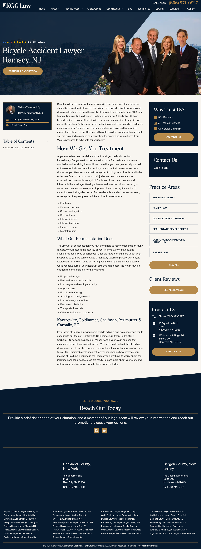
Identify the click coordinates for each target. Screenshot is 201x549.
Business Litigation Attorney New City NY (72, 511)
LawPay (160, 8)
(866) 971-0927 (183, 3)
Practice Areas (72, 8)
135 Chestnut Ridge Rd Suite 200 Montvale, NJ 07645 (171, 338)
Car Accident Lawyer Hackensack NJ (167, 511)
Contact (191, 8)
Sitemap (132, 545)
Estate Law (160, 252)
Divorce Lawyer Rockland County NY (118, 519)
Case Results (113, 8)
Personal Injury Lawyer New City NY (69, 526)
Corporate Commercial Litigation (169, 240)
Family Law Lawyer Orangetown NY (20, 537)
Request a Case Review (23, 71)
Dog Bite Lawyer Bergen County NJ (166, 519)
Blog (130, 8)
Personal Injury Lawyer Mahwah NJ (20, 526)
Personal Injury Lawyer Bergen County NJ (120, 522)
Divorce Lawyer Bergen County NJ (20, 519)
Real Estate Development (170, 229)
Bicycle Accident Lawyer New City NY (21, 511)
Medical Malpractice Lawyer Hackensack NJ (73, 522)
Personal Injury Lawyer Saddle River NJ (119, 526)
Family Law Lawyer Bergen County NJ (21, 522)
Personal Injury (164, 197)
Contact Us (173, 137)
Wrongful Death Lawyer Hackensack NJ (168, 530)
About (54, 8)
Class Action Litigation (169, 218)
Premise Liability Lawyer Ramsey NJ (166, 526)
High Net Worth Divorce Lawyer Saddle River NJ (172, 533)
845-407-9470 (77, 486)
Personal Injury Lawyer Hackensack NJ (168, 522)
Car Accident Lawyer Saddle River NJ (70, 515)
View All (173, 265)
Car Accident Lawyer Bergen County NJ (119, 511)
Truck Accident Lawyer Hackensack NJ (21, 530)
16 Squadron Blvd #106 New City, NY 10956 (169, 326)
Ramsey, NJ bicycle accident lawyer (105, 132)
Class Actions (94, 8)
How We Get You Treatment (20, 147)
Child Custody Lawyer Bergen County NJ (120, 515)
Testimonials (144, 8)
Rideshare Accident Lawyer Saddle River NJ (73, 533)
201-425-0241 (176, 486)
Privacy (154, 545)
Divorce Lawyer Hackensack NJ (67, 519)
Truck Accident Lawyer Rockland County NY (73, 530)
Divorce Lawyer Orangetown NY (67, 537)
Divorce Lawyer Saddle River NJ (18, 533)
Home (42, 8)
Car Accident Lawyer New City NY (19, 515)
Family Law (160, 208)
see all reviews (173, 290)
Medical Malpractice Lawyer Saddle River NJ (121, 533)
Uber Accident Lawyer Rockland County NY (121, 530)
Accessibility (143, 545)
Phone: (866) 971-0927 (171, 316)
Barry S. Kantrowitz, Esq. (30, 112)
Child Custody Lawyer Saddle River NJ (168, 515)
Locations (174, 8)
